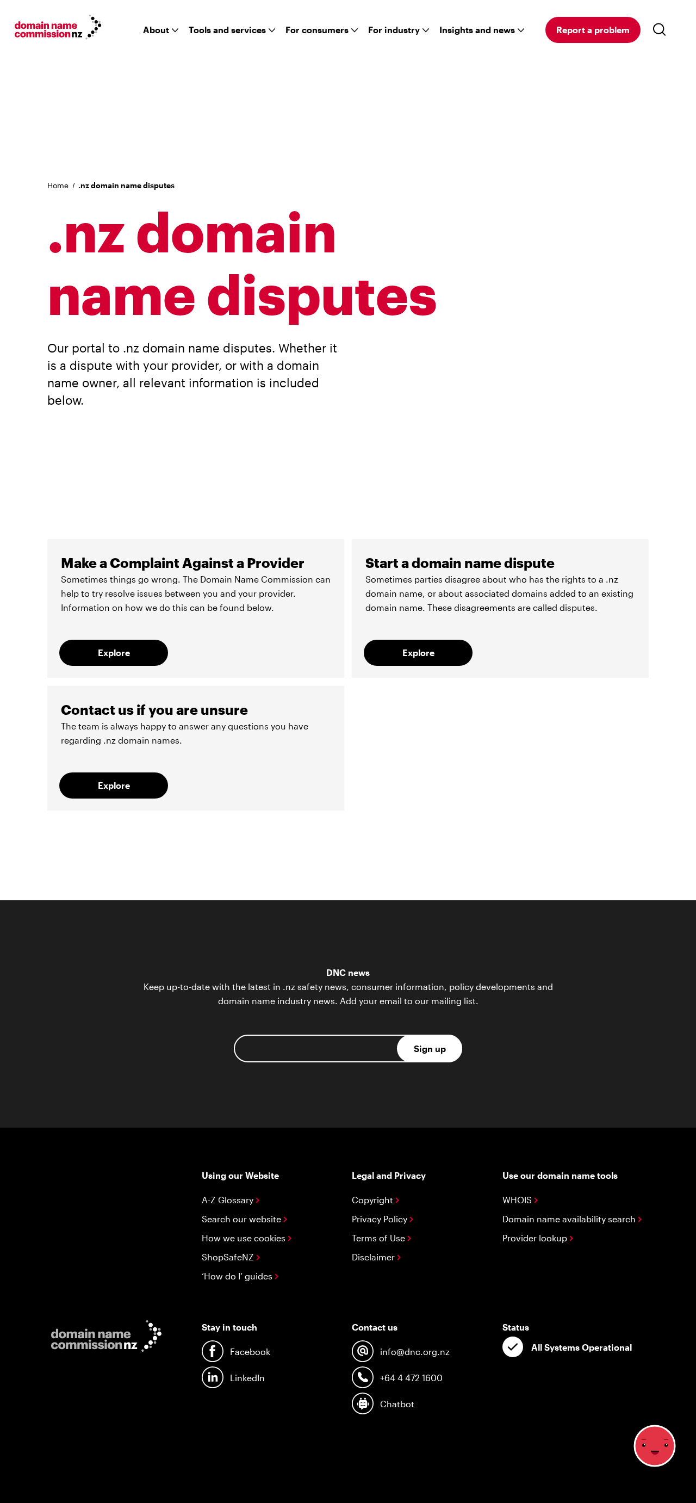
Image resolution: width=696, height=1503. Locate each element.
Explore (114, 652)
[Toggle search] (661, 30)
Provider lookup (535, 1238)
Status (515, 1327)
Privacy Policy (380, 1219)
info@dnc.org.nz (415, 1351)
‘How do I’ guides (238, 1276)
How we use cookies (245, 1238)
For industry (394, 29)
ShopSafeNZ (229, 1257)
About (156, 29)
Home (58, 185)
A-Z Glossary (229, 1200)
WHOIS (518, 1200)
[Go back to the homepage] (58, 29)
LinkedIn (247, 1377)
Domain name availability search (570, 1219)
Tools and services (227, 29)
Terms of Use (379, 1238)
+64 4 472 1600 (411, 1377)
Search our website (242, 1219)
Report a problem (593, 29)
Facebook (250, 1351)
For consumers (317, 29)
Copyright (373, 1200)
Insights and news (477, 29)
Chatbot (397, 1404)
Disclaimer (374, 1257)
